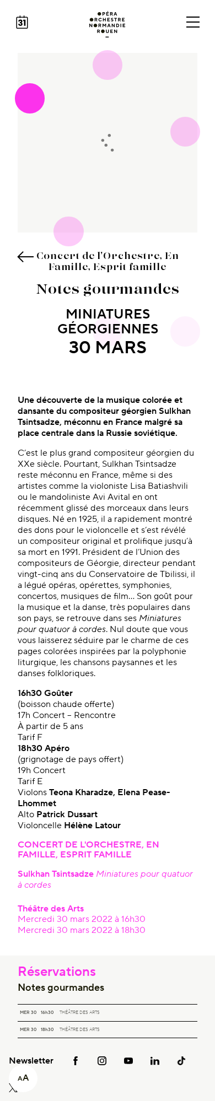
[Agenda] (22, 22)
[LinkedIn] (155, 1060)
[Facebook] (75, 1060)
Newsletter (31, 1060)
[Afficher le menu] (193, 22)
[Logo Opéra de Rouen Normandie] (107, 24)
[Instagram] (102, 1060)
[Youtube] (128, 1060)
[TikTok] (181, 1060)
